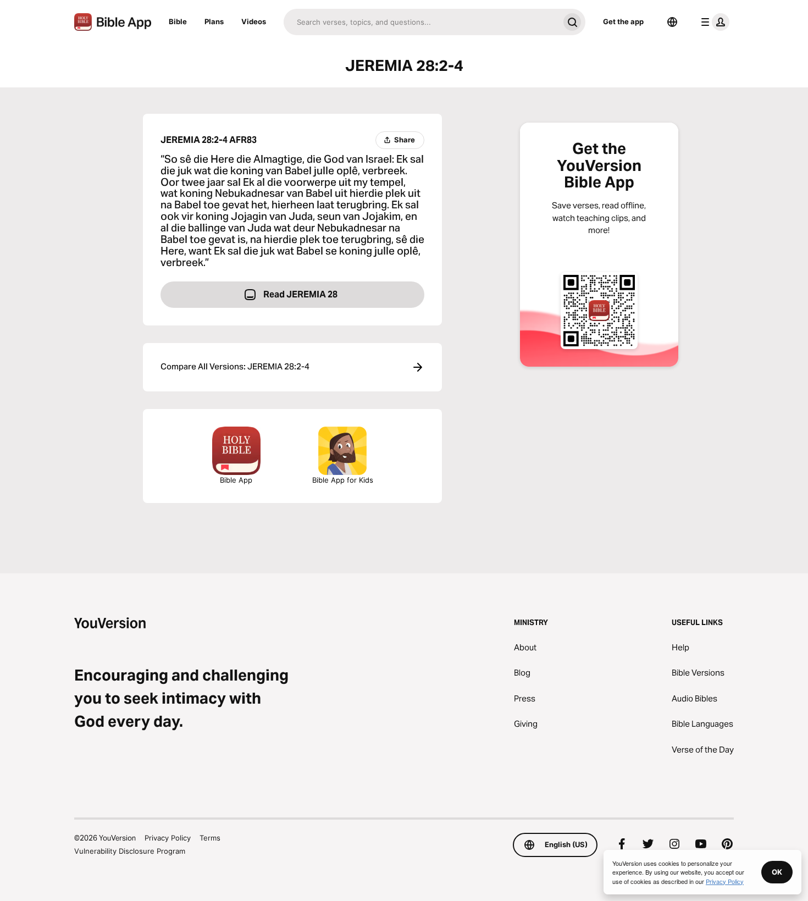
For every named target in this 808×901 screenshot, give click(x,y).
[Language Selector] (672, 22)
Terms (210, 837)
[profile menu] (713, 22)
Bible (178, 21)
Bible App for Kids (342, 480)
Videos (253, 21)
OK (777, 871)
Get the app (623, 21)
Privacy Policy (168, 837)
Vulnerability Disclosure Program (129, 851)
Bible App (236, 480)
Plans (214, 21)
